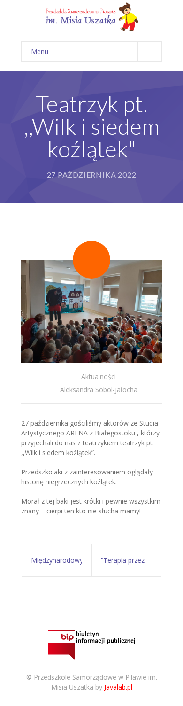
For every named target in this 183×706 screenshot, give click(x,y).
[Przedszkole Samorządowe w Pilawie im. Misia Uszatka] (91, 16)
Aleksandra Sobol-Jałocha (98, 389)
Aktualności (98, 376)
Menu (39, 51)
